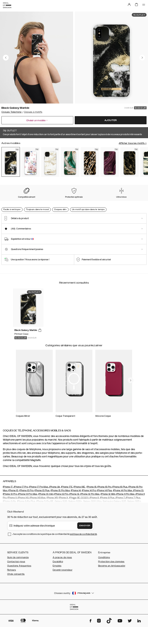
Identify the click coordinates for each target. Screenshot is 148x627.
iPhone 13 (138, 490)
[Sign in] (129, 4)
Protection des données (111, 561)
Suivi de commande (18, 557)
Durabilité (58, 561)
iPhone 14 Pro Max (122, 490)
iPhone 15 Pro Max (60, 490)
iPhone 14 (76, 490)
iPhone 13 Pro (10, 494)
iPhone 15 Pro (26, 490)
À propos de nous (62, 557)
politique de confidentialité (83, 534)
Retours (11, 570)
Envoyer (84, 526)
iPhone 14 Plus (104, 490)
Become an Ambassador (111, 565)
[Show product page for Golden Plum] (110, 162)
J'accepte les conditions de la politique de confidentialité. (54, 534)
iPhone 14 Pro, (89, 490)
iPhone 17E (67, 487)
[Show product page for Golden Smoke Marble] (129, 162)
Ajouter (111, 120)
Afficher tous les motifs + (133, 143)
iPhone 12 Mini (108, 494)
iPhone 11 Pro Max (125, 494)
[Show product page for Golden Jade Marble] (70, 162)
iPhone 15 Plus (41, 490)
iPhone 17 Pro (20, 487)
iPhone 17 (8, 487)
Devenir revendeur (62, 570)
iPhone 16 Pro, (104, 487)
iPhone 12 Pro (61, 494)
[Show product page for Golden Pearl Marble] (50, 162)
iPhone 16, (92, 487)
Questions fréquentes (19, 565)
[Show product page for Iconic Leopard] (90, 162)
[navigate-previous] (131, 380)
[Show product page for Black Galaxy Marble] (10, 161)
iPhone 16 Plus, (120, 487)
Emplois (57, 565)
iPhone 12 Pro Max (89, 494)
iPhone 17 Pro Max (38, 487)
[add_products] (40, 330)
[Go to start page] (7, 5)
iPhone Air (54, 487)
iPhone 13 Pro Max (27, 494)
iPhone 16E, (79, 487)
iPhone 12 (74, 494)
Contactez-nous (16, 561)
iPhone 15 (13, 490)
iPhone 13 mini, (46, 494)
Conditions (104, 557)
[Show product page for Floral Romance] (30, 162)
